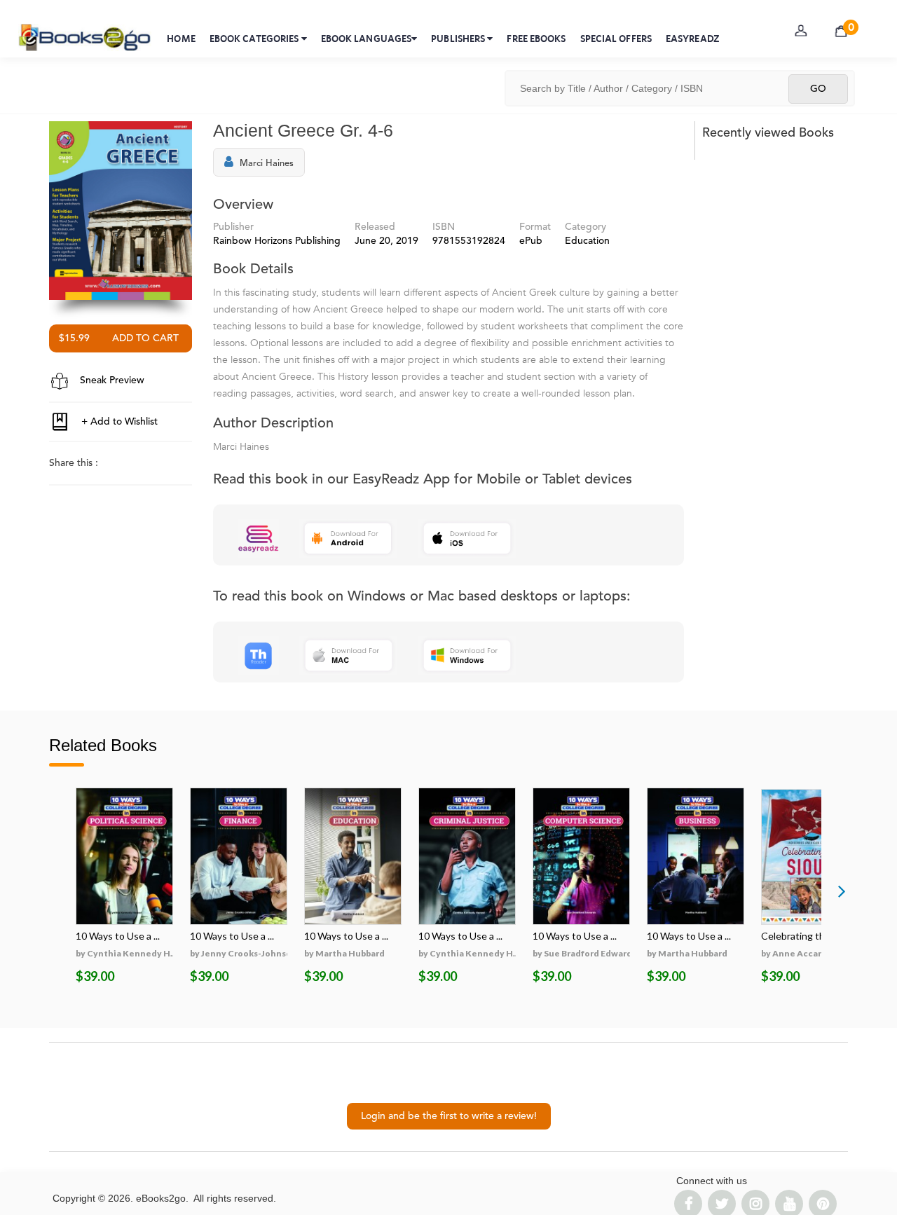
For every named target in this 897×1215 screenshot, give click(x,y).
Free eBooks (536, 38)
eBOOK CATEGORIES (255, 38)
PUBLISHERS (459, 38)
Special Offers (616, 38)
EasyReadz (693, 38)
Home (181, 38)
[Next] (841, 890)
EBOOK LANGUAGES (366, 38)
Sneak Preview (110, 380)
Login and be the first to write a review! (449, 1116)
